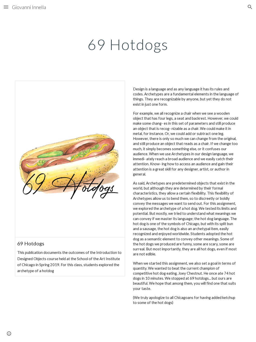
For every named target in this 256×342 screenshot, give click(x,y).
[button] (6, 7)
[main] (128, 44)
